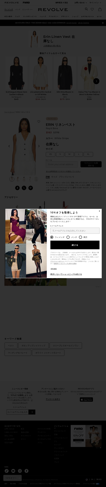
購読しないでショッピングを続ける (66, 274)
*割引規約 (53, 269)
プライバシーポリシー (57, 261)
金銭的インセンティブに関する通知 (65, 263)
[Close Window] (99, 211)
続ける (75, 245)
